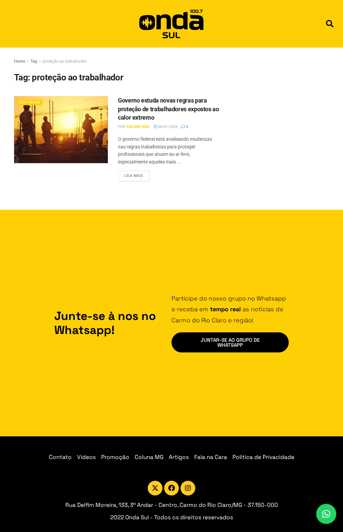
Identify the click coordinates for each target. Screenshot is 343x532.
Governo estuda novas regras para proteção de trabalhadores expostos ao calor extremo (168, 109)
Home (19, 61)
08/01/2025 (167, 127)
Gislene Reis (138, 127)
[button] (329, 23)
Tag (33, 61)
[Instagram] (188, 488)
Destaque (30, 102)
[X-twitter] (155, 488)
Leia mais (137, 174)
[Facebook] (171, 488)
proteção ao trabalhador (65, 61)
